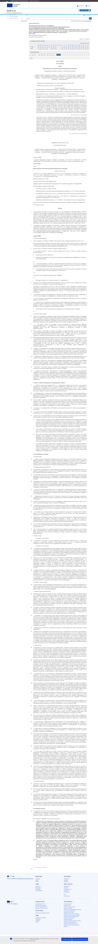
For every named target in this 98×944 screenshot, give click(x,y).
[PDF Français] (56, 49)
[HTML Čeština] (43, 47)
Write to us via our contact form (41, 906)
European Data (66, 886)
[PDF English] (54, 49)
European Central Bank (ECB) (69, 911)
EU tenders (66, 887)
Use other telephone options (40, 905)
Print (89, 15)
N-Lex (65, 894)
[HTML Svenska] (88, 47)
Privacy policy (38, 919)
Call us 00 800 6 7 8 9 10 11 (40, 904)
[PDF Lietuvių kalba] (66, 49)
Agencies (65, 926)
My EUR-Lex (81, 5)
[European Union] (10, 902)
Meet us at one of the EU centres (41, 908)
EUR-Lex (11, 11)
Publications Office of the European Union (25, 878)
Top (31, 868)
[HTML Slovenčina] (81, 47)
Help (85, 15)
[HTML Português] (77, 47)
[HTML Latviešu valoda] (64, 47)
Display (58, 54)
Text (31, 58)
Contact (36, 880)
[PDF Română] (79, 49)
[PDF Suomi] (86, 49)
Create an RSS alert (13, 18)
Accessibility (37, 889)
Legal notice (37, 886)
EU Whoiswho (66, 890)
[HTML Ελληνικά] (51, 47)
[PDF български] (39, 49)
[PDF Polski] (75, 49)
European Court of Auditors (69, 912)
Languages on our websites (40, 917)
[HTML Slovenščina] (84, 47)
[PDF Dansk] (45, 49)
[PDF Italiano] (62, 49)
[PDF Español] (41, 49)
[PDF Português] (77, 49)
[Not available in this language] (58, 47)
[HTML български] (39, 47)
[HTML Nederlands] (73, 47)
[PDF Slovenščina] (84, 49)
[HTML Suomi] (86, 47)
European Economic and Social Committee (72, 915)
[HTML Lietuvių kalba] (66, 47)
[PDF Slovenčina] (81, 49)
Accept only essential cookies (80, 939)
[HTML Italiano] (62, 47)
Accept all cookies (66, 939)
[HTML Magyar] (69, 47)
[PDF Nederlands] (73, 49)
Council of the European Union (69, 906)
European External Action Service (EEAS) (71, 913)
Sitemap (37, 881)
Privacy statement (38, 890)
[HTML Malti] (71, 47)
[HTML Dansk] (45, 47)
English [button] (88, 5)
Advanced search (88, 21)
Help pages (37, 878)
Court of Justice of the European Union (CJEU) (72, 909)
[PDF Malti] (71, 49)
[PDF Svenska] (88, 49)
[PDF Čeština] (43, 49)
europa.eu (16, 903)
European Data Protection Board (70, 922)
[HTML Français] (56, 47)
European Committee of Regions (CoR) (71, 916)
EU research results (67, 889)
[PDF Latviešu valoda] (64, 49)
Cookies (37, 921)
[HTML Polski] (75, 47)
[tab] (59, 41)
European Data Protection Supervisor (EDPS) (72, 920)
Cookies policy (38, 887)
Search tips (24, 21)
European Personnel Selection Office (71, 923)
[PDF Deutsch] (47, 49)
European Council (67, 905)
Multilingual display (35, 52)
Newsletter (66, 880)
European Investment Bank (69, 917)
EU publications (67, 892)
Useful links (66, 881)
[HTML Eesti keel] (49, 47)
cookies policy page (34, 938)
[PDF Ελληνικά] (51, 49)
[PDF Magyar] (69, 49)
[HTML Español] (41, 47)
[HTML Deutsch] (47, 47)
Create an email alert (13, 16)
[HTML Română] (79, 47)
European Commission (68, 908)
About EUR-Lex (66, 878)
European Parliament (68, 904)
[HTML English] (54, 47)
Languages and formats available (38, 41)
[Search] (90, 18)
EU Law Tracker (67, 896)
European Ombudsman (68, 919)
